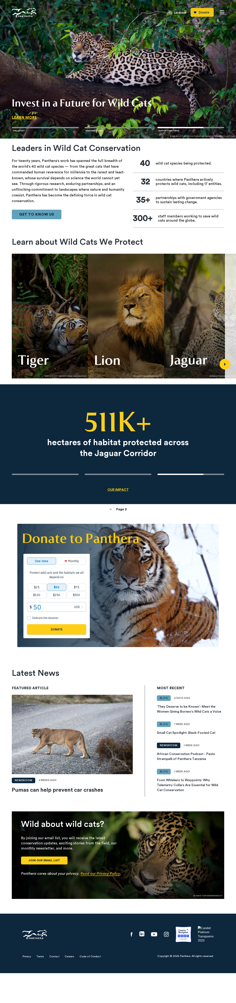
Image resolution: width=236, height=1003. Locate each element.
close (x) (118, 445)
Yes (107, 529)
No (129, 529)
